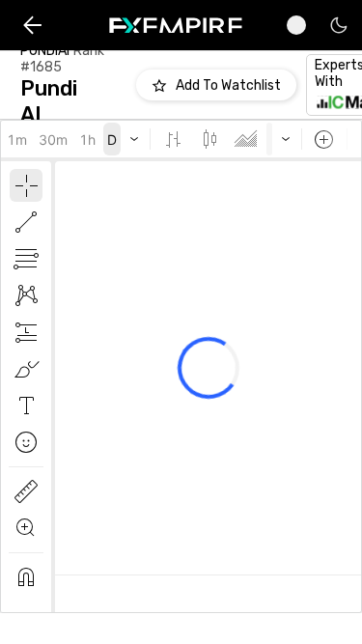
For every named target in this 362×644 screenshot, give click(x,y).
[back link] (32, 25)
